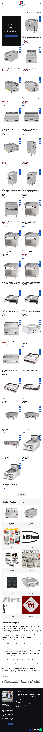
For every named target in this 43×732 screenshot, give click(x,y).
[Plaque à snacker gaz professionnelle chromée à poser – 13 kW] (11, 117)
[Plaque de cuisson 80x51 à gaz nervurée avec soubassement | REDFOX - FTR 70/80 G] (11, 240)
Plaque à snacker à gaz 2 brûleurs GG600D (30, 370)
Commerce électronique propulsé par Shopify (21, 729)
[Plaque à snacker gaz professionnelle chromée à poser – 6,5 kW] (31, 87)
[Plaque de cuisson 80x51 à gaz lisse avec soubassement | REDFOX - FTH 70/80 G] (31, 209)
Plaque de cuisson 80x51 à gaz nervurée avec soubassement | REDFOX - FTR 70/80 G (10, 252)
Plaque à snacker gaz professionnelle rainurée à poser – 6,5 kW (11, 99)
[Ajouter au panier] (40, 19)
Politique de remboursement (34, 701)
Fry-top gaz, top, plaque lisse (27, 456)
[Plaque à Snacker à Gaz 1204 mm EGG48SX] (11, 444)
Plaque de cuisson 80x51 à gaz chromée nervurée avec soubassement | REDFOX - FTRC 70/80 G (31, 283)
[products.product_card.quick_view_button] (40, 17)
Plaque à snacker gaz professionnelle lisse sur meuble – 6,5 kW (30, 161)
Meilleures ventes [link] (12, 523)
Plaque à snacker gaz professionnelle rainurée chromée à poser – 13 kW (30, 130)
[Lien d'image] (12, 515)
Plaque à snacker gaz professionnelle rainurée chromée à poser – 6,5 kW (30, 69)
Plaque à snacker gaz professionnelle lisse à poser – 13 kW (11, 161)
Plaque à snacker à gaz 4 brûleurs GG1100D (30, 399)
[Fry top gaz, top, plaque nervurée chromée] (11, 472)
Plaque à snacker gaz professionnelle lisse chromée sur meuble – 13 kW (31, 38)
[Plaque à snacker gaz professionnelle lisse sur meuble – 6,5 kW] (31, 148)
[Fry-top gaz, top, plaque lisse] (31, 444)
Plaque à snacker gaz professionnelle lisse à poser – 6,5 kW (11, 69)
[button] (4, 3)
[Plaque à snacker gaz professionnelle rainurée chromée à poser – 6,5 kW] (31, 56)
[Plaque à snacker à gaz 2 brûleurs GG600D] (31, 358)
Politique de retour (32, 700)
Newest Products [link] (31, 523)
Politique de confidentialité (33, 696)
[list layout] (38, 13)
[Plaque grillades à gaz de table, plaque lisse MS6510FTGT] (11, 358)
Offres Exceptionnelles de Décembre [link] (12, 591)
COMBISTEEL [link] (31, 546)
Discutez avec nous (21, 707)
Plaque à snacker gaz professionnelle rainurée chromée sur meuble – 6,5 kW (30, 191)
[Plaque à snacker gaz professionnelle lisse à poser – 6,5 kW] (11, 56)
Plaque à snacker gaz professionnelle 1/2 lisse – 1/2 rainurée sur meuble (11, 222)
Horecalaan (12, 729)
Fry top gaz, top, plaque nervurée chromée (10, 484)
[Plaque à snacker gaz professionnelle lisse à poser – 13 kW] (11, 148)
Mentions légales (32, 692)
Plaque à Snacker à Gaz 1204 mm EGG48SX (10, 456)
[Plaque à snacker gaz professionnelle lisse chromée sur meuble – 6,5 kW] (11, 178)
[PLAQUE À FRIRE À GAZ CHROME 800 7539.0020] (11, 299)
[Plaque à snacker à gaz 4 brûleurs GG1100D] (31, 388)
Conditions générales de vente (34, 703)
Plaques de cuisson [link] (31, 591)
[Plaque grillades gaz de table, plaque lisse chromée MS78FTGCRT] (31, 329)
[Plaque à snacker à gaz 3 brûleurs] (11, 388)
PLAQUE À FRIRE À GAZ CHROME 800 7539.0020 (11, 311)
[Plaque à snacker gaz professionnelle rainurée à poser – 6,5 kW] (11, 87)
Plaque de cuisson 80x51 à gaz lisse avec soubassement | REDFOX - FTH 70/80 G (29, 222)
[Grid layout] (40, 13)
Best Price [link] (12, 546)
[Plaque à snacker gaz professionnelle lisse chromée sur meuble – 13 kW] (31, 25)
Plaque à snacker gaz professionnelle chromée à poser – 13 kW (11, 130)
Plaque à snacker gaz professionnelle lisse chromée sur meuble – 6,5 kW (11, 191)
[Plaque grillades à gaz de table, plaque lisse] (11, 329)
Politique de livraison (32, 698)
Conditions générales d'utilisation (34, 694)
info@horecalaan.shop (8, 707)
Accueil (3, 8)
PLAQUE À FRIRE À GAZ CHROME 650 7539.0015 (31, 311)
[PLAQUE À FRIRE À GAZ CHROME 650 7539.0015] (31, 299)
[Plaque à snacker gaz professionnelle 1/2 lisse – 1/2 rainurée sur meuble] (11, 209)
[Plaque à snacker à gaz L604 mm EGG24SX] (11, 416)
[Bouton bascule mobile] (2, 3)
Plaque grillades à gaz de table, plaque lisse (10, 341)
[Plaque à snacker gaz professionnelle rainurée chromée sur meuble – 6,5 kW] (31, 178)
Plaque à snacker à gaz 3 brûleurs (8, 399)
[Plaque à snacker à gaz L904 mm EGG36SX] (31, 416)
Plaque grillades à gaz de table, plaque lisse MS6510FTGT (10, 371)
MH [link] (31, 614)
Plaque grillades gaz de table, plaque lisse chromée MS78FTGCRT (31, 342)
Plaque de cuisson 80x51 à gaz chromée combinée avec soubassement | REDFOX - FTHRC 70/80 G (11, 283)
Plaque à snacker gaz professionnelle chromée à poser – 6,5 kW (31, 99)
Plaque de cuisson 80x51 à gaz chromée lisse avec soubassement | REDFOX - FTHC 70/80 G (31, 252)
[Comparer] (40, 21)
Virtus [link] (12, 614)
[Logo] (21, 3)
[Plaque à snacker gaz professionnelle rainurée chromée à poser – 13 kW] (31, 117)
